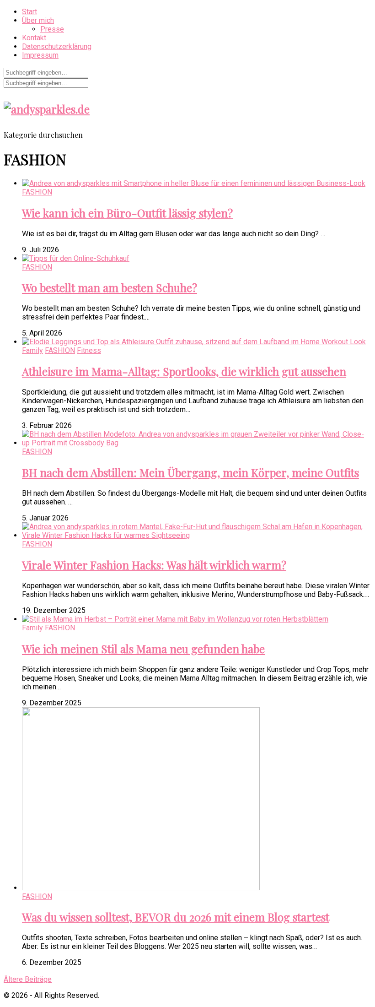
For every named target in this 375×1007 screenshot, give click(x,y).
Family (32, 350)
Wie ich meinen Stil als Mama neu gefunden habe (143, 648)
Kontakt (34, 37)
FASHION (37, 192)
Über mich (38, 20)
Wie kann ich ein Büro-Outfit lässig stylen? (127, 213)
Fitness (89, 350)
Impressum (40, 55)
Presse (52, 29)
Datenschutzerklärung (56, 46)
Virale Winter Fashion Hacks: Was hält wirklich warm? (154, 565)
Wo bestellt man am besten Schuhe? (109, 287)
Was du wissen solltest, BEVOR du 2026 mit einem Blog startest (175, 917)
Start (29, 11)
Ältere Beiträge (28, 979)
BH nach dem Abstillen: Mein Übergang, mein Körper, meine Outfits (190, 472)
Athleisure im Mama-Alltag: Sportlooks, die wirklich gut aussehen (184, 371)
